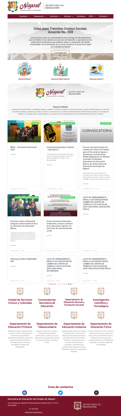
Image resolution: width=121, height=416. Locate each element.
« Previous (52, 284)
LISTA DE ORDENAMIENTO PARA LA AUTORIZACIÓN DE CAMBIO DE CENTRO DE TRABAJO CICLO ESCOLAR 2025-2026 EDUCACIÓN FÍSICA (97, 264)
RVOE (91, 16)
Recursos (67, 16)
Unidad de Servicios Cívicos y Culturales (20, 301)
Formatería (103, 16)
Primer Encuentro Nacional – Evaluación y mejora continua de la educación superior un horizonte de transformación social (60, 226)
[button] (60, 58)
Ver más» (13, 154)
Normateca (81, 16)
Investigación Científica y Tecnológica (101, 303)
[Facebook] (24, 392)
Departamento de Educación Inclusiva (74, 325)
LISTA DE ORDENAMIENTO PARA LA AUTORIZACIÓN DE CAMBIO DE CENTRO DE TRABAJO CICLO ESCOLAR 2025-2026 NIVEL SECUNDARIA (59, 265)
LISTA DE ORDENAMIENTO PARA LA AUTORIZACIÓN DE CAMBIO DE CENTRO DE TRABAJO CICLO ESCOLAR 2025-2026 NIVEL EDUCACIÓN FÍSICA (96, 203)
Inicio (14, 16)
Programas (23, 16)
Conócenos (54, 16)
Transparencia (38, 16)
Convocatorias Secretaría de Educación (47, 303)
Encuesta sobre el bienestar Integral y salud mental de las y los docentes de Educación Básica (24, 225)
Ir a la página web (60, 53)
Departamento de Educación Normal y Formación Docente (74, 302)
